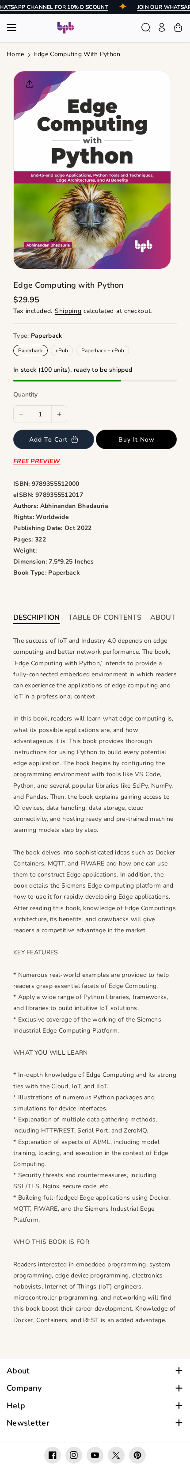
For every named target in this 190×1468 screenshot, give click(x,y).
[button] (14, 27)
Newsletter (28, 1423)
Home (15, 54)
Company (24, 1388)
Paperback (30, 350)
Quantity (25, 394)
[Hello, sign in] (161, 27)
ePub (62, 350)
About (18, 1371)
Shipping (68, 311)
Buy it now (136, 439)
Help (16, 1406)
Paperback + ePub (102, 350)
